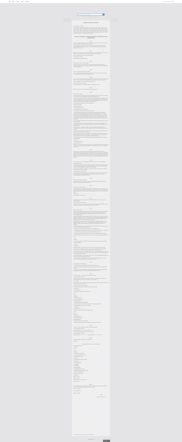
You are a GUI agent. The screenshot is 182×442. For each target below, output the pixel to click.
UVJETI (18, 1)
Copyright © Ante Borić (91, 439)
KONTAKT (27, 1)
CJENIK (22, 1)
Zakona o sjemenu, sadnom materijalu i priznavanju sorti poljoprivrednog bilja (86, 32)
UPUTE (13, 1)
